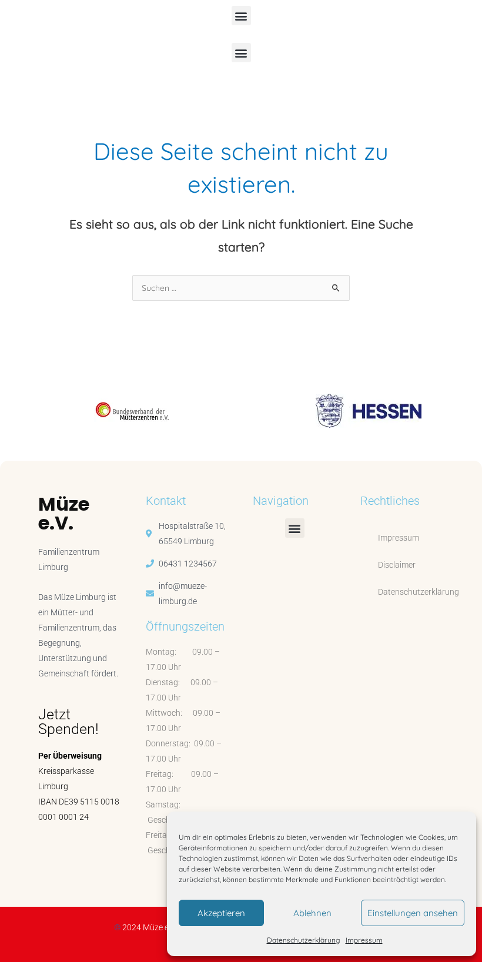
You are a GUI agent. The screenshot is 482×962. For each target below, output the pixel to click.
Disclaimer (397, 564)
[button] (241, 15)
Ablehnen (312, 913)
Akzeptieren (221, 913)
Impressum (364, 940)
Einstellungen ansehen (412, 913)
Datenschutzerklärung (303, 940)
